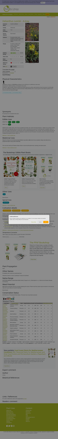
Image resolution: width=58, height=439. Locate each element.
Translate (12, 73)
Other (51, 303)
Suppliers (40, 14)
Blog (44, 14)
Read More (7, 366)
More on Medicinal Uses (12, 147)
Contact (27, 419)
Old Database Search (30, 417)
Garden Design (9, 419)
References (4, 135)
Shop (36, 14)
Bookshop (28, 411)
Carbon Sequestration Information (26, 230)
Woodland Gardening (11, 414)
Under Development (25, 210)
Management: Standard (7, 210)
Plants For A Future (7, 14)
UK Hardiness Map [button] (7, 92)
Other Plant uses (10, 413)
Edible (44, 303)
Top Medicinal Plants (10, 418)
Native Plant (21, 14)
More (6, 187)
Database (16, 14)
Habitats (8, 421)
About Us (28, 421)
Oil (9, 124)
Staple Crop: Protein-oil (16, 210)
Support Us (28, 413)
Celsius (3, 236)
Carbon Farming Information (12, 230)
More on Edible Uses (11, 135)
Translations (9, 422)
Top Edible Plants (10, 417)
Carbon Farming (6, 202)
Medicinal (48, 303)
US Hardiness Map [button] (17, 92)
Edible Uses (8, 410)
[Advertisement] (52, 42)
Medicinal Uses (9, 411)
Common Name (14, 303)
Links (27, 415)
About (26, 14)
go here (25, 398)
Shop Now (42, 187)
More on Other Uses (11, 205)
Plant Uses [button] (30, 14)
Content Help (28, 410)
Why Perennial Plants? (11, 415)
